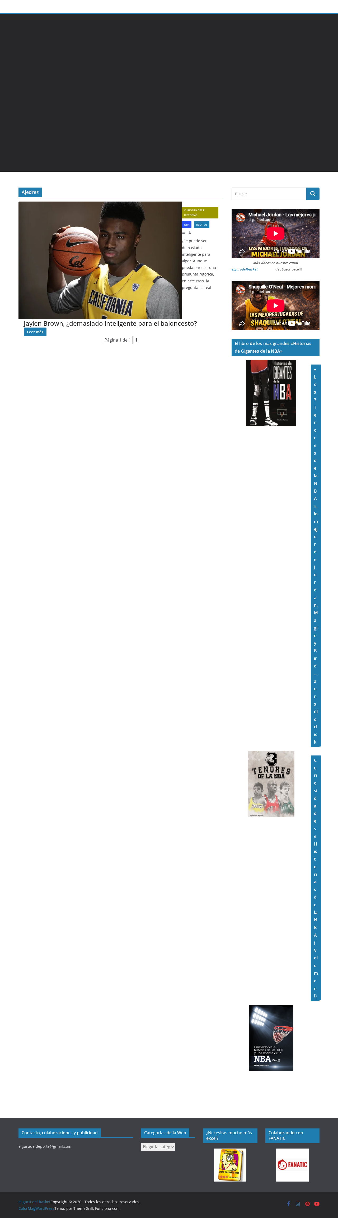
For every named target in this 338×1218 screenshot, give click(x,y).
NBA (186, 224)
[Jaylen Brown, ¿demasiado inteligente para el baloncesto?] (100, 260)
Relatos (201, 224)
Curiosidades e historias (194, 212)
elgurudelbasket (245, 269)
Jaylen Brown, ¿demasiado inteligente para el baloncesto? (110, 323)
